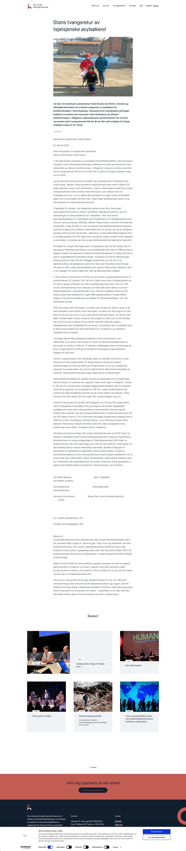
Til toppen (93, 767)
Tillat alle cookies (156, 831)
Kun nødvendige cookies (156, 837)
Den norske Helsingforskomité (40, 6)
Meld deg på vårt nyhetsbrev (93, 790)
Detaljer (115, 847)
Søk (141, 6)
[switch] (69, 847)
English (149, 6)
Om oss (106, 6)
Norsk (155, 6)
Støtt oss (95, 6)
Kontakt (132, 6)
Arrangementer (119, 6)
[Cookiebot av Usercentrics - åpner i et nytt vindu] (25, 847)
